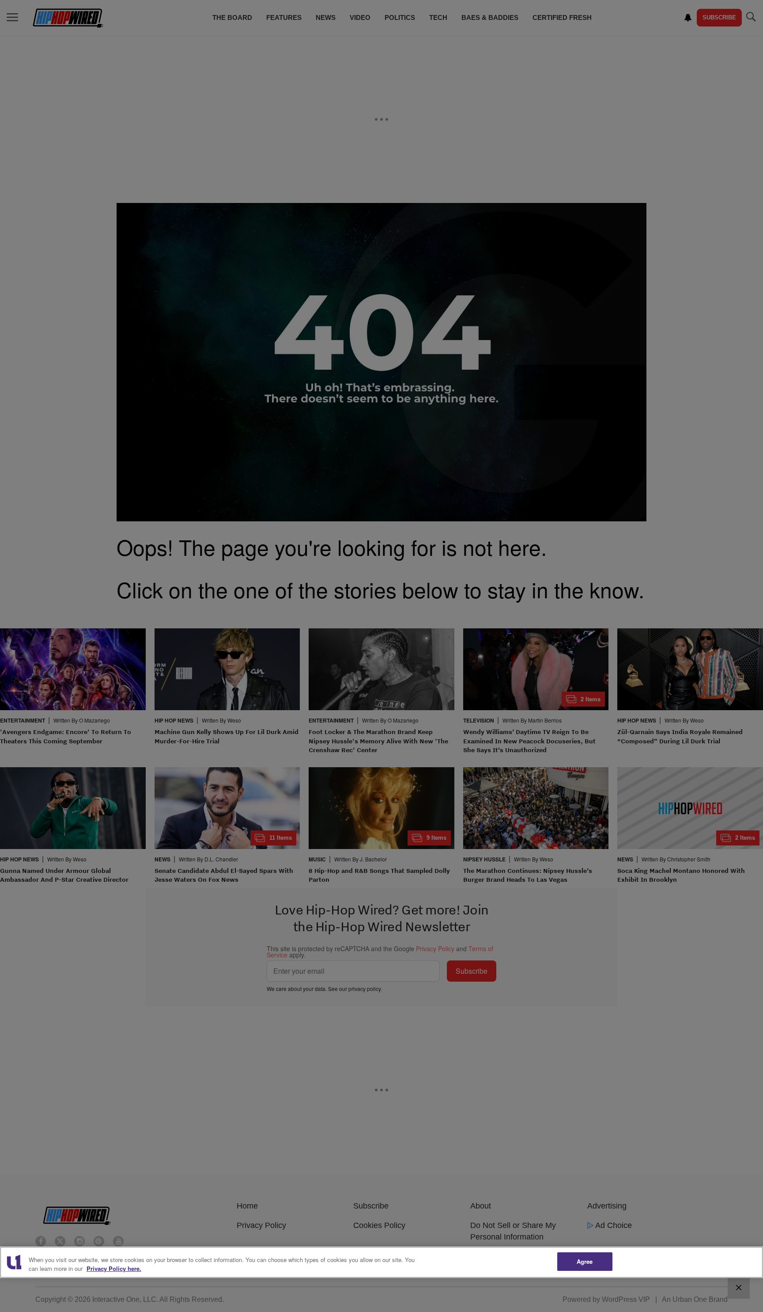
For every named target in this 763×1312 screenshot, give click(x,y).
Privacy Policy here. (114, 1268)
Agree (585, 1261)
